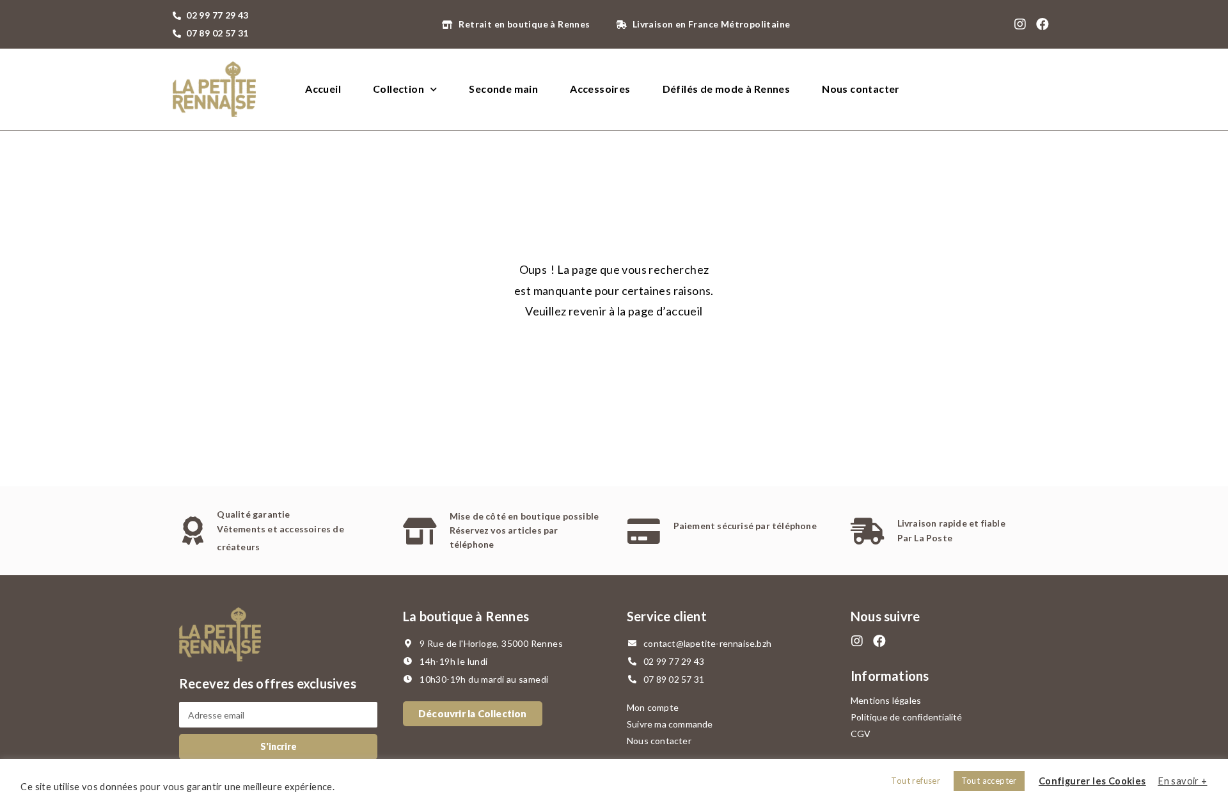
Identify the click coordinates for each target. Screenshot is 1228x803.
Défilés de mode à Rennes (727, 89)
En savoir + (1182, 780)
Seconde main (503, 89)
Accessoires (600, 89)
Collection (398, 89)
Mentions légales (886, 700)
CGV (861, 733)
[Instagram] (1020, 24)
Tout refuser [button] (915, 780)
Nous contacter (861, 89)
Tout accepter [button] (989, 780)
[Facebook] (1043, 24)
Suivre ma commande (670, 724)
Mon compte (653, 707)
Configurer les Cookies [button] (1092, 780)
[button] (472, 713)
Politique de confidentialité (907, 717)
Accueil (323, 89)
